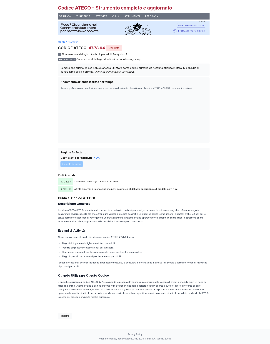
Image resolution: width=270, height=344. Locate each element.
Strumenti (132, 16)
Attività (101, 16)
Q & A (115, 16)
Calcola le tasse (71, 164)
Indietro (65, 315)
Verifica (65, 16)
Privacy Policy (135, 334)
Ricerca (84, 16)
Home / (62, 41)
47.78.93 (65, 181)
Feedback (151, 16)
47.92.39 (65, 189)
